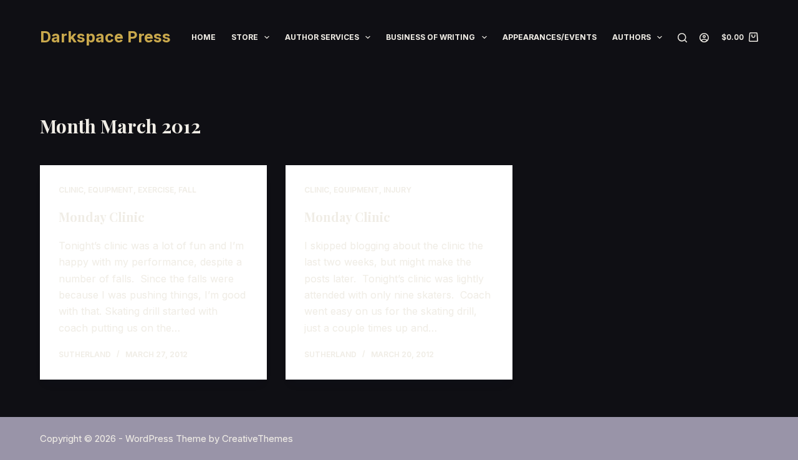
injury (397, 189)
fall (187, 189)
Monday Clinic (102, 216)
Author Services (322, 37)
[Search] (682, 37)
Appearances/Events (549, 37)
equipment (110, 189)
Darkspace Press (105, 36)
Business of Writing (430, 37)
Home (203, 37)
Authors (631, 37)
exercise (156, 189)
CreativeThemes (257, 438)
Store (244, 37)
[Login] (704, 37)
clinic (71, 189)
